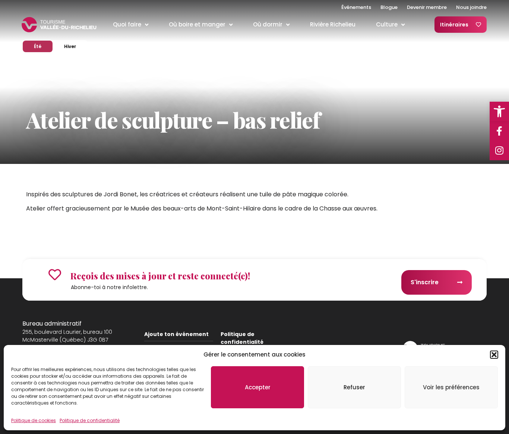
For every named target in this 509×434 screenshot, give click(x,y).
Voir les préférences (451, 387)
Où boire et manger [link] (197, 24)
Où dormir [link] (267, 24)
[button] (494, 354)
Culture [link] (387, 24)
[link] (499, 111)
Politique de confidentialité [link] (90, 420)
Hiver (75, 46)
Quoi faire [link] (127, 24)
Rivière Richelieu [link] (332, 24)
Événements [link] (356, 7)
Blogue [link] (389, 7)
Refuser (354, 387)
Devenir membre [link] (427, 7)
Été (43, 46)
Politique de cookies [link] (33, 420)
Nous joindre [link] (471, 7)
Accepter (258, 387)
